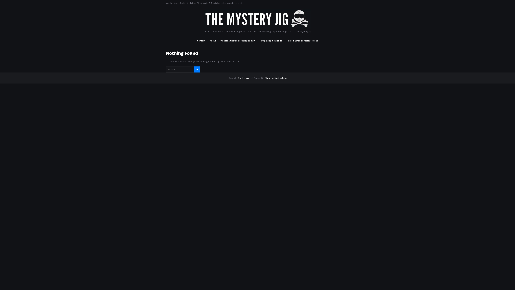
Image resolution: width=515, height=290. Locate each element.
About (213, 40)
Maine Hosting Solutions (276, 78)
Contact (201, 40)
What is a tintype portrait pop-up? (237, 40)
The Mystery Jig (245, 78)
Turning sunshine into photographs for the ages (217, 3)
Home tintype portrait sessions (302, 40)
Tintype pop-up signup (270, 40)
